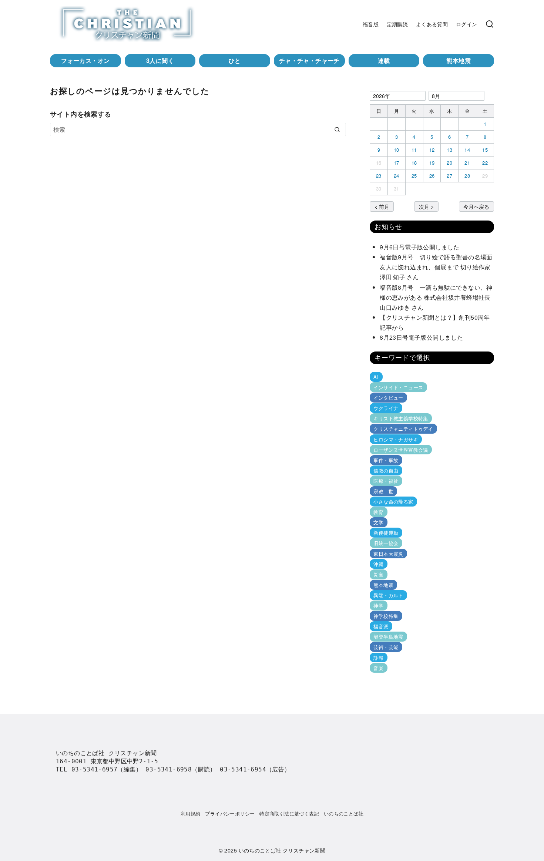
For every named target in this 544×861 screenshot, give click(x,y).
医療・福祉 (385, 480)
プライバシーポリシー (230, 813)
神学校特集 (385, 615)
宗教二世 (383, 491)
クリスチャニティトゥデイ (403, 428)
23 (379, 175)
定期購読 (397, 24)
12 (432, 149)
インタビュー (388, 397)
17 (396, 162)
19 (432, 162)
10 (396, 149)
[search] (337, 129)
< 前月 (382, 206)
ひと (235, 60)
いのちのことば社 (343, 813)
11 (414, 149)
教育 (378, 511)
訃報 (378, 657)
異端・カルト (388, 595)
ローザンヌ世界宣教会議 (400, 449)
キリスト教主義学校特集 (400, 418)
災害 (378, 574)
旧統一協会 (385, 542)
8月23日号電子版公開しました (421, 337)
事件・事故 (385, 460)
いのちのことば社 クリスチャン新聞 (282, 850)
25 (414, 175)
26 (432, 175)
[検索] (489, 24)
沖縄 (378, 564)
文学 (378, 522)
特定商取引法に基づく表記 (289, 813)
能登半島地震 (388, 636)
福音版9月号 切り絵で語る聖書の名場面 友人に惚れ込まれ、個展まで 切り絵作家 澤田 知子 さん (438, 267)
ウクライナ (385, 407)
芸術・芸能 (385, 646)
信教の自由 (385, 470)
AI (376, 376)
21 (467, 162)
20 (449, 162)
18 (414, 162)
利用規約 (191, 813)
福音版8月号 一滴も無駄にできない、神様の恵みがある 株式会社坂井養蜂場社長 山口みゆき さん (438, 297)
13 (449, 149)
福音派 (380, 626)
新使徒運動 (385, 532)
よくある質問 (432, 24)
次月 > (426, 206)
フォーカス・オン (85, 60)
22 (485, 162)
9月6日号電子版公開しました (420, 247)
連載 (384, 60)
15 (485, 149)
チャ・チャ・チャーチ (309, 60)
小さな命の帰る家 (393, 501)
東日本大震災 (388, 553)
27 (449, 175)
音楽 (378, 667)
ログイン (466, 24)
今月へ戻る (476, 206)
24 (396, 175)
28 (467, 175)
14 (467, 149)
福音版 (371, 24)
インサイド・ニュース (398, 387)
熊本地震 (458, 60)
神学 (378, 605)
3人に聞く (160, 60)
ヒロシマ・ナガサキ (395, 439)
